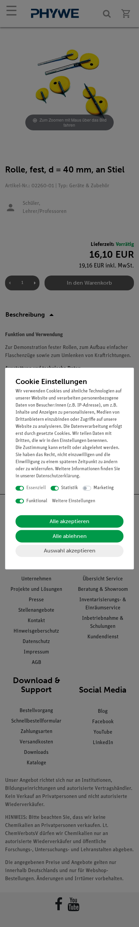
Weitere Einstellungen (73, 501)
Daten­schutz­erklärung (57, 476)
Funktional (36, 501)
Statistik (69, 488)
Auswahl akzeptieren (69, 551)
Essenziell (36, 488)
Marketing (103, 488)
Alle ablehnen (70, 536)
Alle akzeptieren (69, 521)
